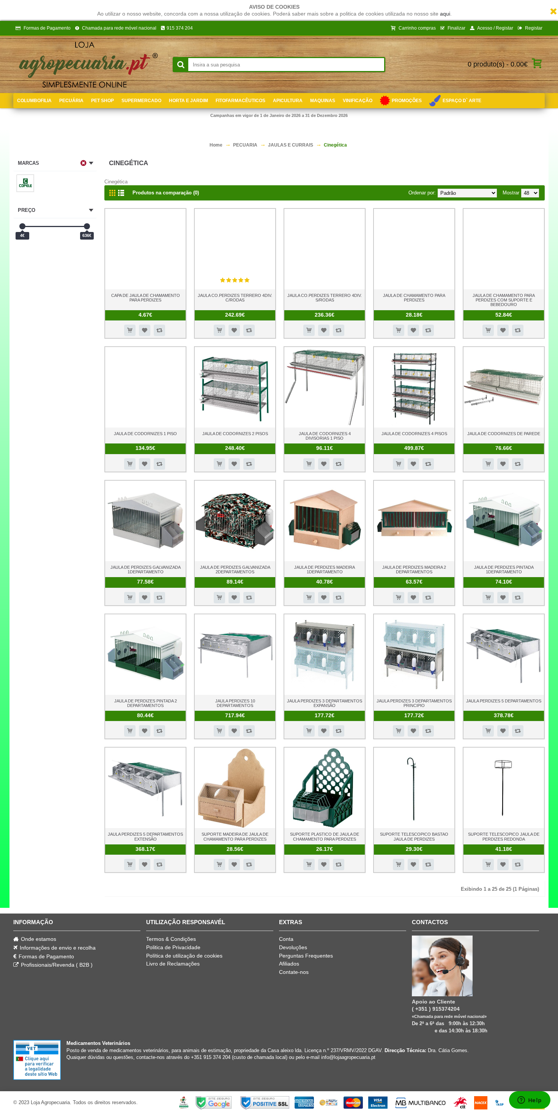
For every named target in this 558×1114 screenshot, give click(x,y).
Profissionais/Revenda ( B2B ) (57, 965)
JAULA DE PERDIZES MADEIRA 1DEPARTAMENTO (324, 569)
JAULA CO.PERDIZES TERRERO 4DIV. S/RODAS (324, 297)
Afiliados (289, 964)
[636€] (87, 226)
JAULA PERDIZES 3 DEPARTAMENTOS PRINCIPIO (414, 703)
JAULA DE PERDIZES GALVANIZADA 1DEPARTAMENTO (145, 569)
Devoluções (293, 947)
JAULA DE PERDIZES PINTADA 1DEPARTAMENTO (504, 569)
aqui (445, 14)
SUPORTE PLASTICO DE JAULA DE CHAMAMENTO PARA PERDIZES (324, 836)
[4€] (22, 226)
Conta (286, 939)
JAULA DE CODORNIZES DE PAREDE (503, 433)
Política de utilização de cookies (184, 956)
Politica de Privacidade (173, 947)
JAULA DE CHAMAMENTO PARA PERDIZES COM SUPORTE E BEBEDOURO (504, 300)
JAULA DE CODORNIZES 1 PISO (145, 433)
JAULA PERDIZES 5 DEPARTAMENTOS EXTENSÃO (145, 836)
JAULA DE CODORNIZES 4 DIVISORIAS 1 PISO (325, 435)
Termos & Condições (171, 939)
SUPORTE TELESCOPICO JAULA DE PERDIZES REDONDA (503, 836)
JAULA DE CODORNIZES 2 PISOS (235, 433)
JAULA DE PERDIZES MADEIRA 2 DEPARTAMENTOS (414, 569)
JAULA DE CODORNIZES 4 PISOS (414, 433)
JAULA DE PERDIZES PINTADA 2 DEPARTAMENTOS (145, 703)
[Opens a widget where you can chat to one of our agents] (529, 1100)
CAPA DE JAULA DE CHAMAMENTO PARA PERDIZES (145, 297)
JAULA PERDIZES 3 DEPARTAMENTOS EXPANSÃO (324, 703)
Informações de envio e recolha (58, 948)
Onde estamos (38, 939)
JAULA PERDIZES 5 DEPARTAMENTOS (503, 701)
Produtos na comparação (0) (165, 193)
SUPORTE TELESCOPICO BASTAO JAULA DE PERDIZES (414, 836)
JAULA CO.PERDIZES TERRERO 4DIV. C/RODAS (235, 297)
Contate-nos (294, 972)
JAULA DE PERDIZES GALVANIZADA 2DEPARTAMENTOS (235, 569)
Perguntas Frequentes (306, 956)
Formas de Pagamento (46, 956)
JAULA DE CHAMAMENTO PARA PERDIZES (414, 297)
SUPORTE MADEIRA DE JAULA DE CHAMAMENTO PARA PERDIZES (235, 836)
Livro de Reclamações (173, 964)
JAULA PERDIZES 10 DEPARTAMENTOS (235, 703)
